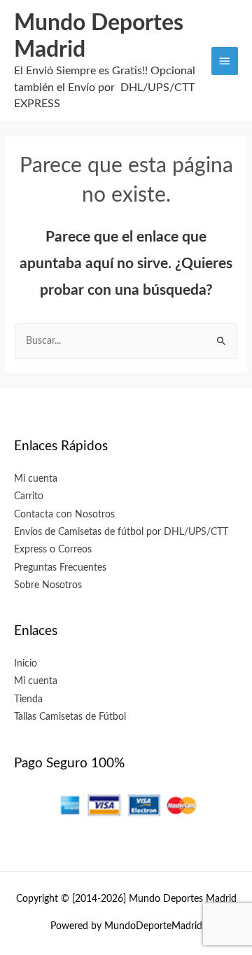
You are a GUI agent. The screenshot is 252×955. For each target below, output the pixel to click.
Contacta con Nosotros (64, 515)
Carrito (28, 496)
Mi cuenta (35, 479)
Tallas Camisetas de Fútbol (70, 717)
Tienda (28, 699)
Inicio (25, 664)
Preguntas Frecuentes (60, 568)
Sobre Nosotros (48, 585)
